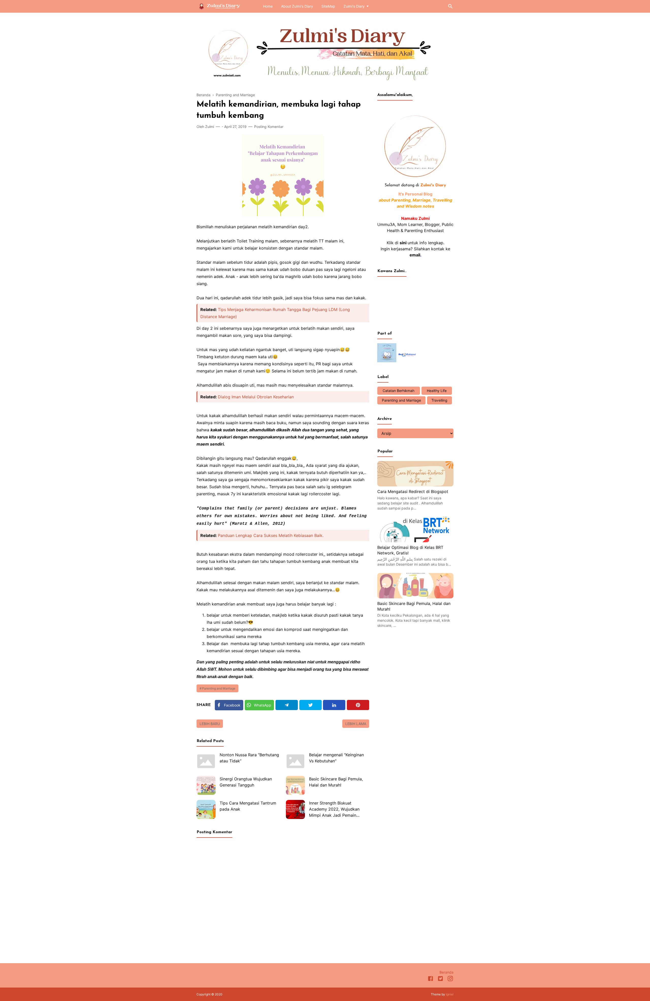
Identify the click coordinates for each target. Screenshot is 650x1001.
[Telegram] (286, 705)
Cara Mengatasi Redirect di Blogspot (412, 491)
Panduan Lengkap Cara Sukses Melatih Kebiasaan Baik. (270, 535)
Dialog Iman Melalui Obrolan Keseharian (256, 396)
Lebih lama (355, 723)
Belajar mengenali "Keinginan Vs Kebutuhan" (336, 757)
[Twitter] (310, 705)
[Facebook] (430, 979)
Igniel (449, 994)
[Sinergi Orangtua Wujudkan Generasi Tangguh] (206, 785)
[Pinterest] (358, 705)
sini (403, 242)
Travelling (439, 400)
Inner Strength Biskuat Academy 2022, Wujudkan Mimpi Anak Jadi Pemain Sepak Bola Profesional (334, 809)
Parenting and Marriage (218, 688)
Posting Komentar (268, 126)
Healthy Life (437, 390)
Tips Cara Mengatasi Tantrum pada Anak (248, 806)
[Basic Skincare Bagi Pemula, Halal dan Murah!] (295, 785)
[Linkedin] (334, 705)
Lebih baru (210, 723)
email (415, 254)
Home (268, 6)
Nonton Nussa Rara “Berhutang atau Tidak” (249, 757)
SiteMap (328, 6)
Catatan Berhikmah (398, 390)
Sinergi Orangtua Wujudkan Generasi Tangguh (246, 781)
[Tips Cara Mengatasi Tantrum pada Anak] (206, 809)
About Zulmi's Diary (297, 6)
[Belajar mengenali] (295, 761)
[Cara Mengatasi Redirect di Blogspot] (415, 484)
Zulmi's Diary (354, 6)
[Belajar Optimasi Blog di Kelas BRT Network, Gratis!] (415, 540)
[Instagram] (450, 979)
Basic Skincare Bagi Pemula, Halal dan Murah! (336, 781)
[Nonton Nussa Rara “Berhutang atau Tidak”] (206, 761)
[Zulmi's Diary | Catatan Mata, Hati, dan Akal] (222, 5)
